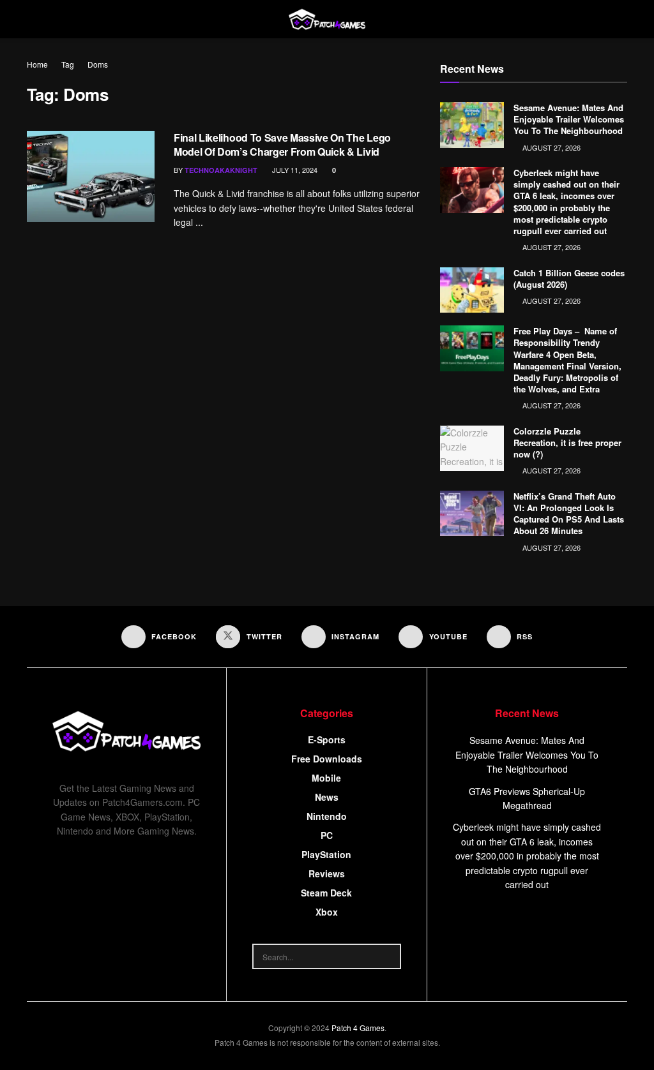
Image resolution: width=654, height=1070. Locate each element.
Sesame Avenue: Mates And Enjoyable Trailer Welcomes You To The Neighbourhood (568, 119)
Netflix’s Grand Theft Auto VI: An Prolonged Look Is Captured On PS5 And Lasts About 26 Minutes (568, 513)
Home (37, 64)
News (326, 797)
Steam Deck (326, 892)
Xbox (327, 911)
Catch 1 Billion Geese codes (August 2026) (569, 278)
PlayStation (326, 854)
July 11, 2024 (293, 170)
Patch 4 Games (357, 1027)
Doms (97, 64)
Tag (67, 64)
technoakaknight (221, 170)
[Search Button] (388, 956)
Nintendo (327, 816)
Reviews (326, 873)
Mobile (326, 777)
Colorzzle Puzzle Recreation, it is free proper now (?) (567, 442)
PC (327, 835)
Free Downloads (326, 758)
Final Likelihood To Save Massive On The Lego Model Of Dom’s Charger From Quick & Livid (282, 144)
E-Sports (327, 739)
